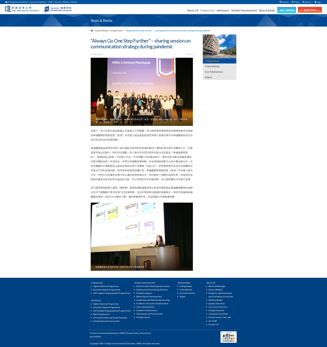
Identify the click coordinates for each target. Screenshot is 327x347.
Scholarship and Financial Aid (106, 321)
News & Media (101, 30)
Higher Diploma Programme (106, 286)
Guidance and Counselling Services (152, 289)
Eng (319, 2)
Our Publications (214, 71)
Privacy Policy (132, 333)
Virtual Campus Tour (217, 317)
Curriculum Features (217, 306)
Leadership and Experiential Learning (153, 300)
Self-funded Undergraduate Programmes (111, 293)
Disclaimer (145, 333)
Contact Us (213, 324)
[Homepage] (92, 30)
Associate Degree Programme (106, 289)
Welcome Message (216, 286)
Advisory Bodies (215, 300)
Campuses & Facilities (218, 313)
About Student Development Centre (153, 286)
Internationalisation (145, 306)
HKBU (122, 333)
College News (116, 30)
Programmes (207, 10)
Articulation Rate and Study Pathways (110, 317)
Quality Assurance (216, 303)
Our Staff (212, 321)
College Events (143, 317)
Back (190, 54)
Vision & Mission (215, 289)
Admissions (222, 10)
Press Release (212, 66)
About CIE (192, 10)
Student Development (244, 10)
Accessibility (95, 336)
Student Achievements (146, 310)
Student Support (144, 293)
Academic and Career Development (152, 303)
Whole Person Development (149, 296)
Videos (208, 77)
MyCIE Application (101, 314)
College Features (216, 310)
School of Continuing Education (104, 333)
